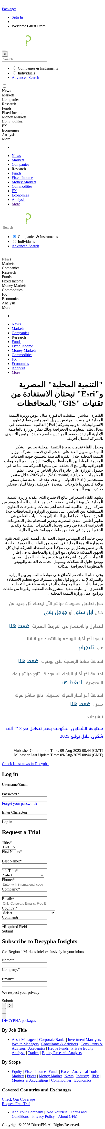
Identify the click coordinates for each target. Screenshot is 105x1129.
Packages (9, 9)
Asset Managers (24, 1039)
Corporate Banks (52, 1039)
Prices (31, 1076)
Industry (82, 1076)
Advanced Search (25, 77)
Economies (20, 195)
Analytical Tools (84, 1071)
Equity (17, 1071)
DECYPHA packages (19, 1020)
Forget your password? (19, 803)
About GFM (67, 1116)
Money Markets (24, 182)
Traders (33, 1053)
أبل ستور (83, 612)
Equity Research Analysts (62, 1053)
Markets (18, 160)
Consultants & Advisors (59, 1044)
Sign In (17, 17)
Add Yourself (56, 1112)
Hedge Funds (58, 1048)
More (16, 204)
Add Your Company (27, 1112)
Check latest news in (25, 764)
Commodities (22, 186)
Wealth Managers (25, 1044)
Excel (65, 1071)
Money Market (50, 1076)
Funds (16, 173)
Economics (82, 1080)
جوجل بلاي (55, 612)
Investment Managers (84, 1039)
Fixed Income (22, 178)
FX (14, 191)
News (16, 156)
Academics (36, 1048)
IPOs (95, 1076)
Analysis (18, 199)
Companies (20, 164)
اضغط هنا (20, 626)
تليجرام (86, 647)
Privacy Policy (43, 1116)
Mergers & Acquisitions (30, 1080)
